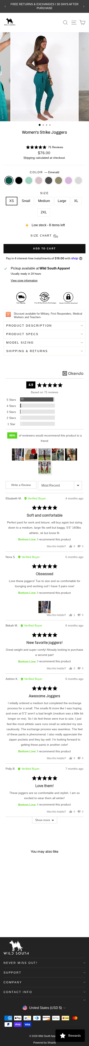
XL (76, 201)
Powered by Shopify (44, 1042)
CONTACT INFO (18, 992)
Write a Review (21, 485)
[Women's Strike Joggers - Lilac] (5, 923)
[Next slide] (84, 6)
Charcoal (48, 180)
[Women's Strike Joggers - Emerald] (5, 919)
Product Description (29, 325)
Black (19, 180)
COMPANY (13, 982)
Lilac (68, 180)
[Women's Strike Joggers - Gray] (10, 923)
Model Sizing (20, 342)
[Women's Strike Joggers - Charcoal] (24, 919)
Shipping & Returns (27, 351)
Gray (78, 180)
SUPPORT (13, 972)
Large (62, 201)
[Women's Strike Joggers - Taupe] (20, 919)
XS (11, 201)
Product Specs (22, 334)
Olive (58, 180)
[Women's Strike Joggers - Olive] (29, 919)
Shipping (29, 157)
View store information (24, 280)
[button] (44, 147)
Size (44, 193)
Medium (44, 201)
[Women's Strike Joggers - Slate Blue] (15, 919)
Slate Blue (29, 180)
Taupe (39, 180)
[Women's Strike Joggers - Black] (10, 919)
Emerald (9, 180)
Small (26, 201)
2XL (44, 212)
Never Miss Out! (21, 962)
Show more (42, 820)
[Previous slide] (5, 6)
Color (44, 172)
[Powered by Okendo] (73, 373)
